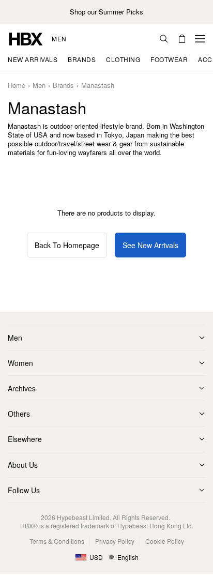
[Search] (164, 39)
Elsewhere (25, 439)
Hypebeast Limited (83, 517)
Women (20, 363)
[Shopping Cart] (182, 39)
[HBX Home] (26, 38)
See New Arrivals (150, 245)
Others (19, 413)
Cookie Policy (164, 541)
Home (16, 85)
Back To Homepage (67, 245)
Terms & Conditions (56, 541)
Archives (22, 388)
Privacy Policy (114, 541)
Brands (63, 85)
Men (59, 39)
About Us (23, 465)
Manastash (97, 85)
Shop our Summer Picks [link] (106, 12)
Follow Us (24, 490)
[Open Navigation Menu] (200, 39)
